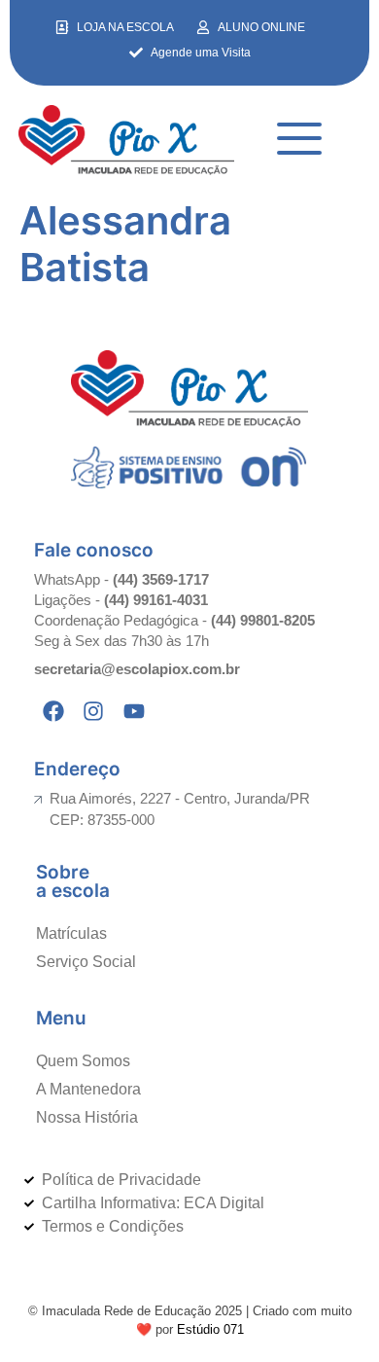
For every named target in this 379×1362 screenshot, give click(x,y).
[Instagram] (94, 711)
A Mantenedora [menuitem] (88, 1089)
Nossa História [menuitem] (87, 1117)
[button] (299, 140)
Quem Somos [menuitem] (83, 1061)
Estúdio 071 (210, 1329)
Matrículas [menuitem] (71, 933)
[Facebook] (53, 711)
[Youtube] (134, 711)
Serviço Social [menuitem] (86, 961)
